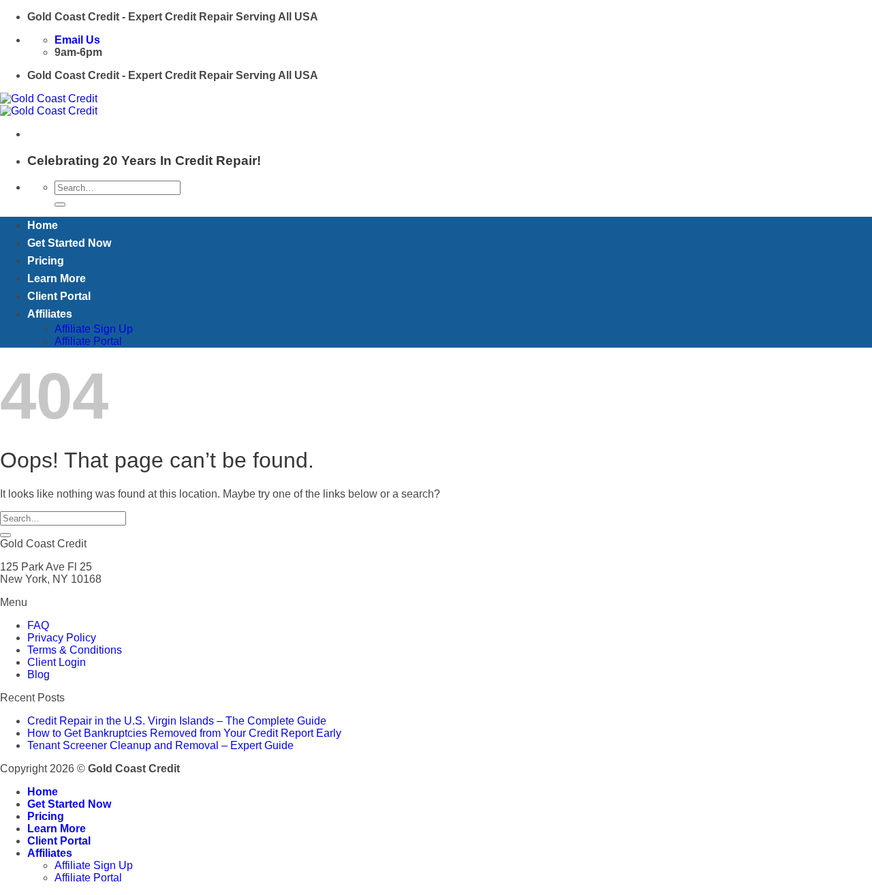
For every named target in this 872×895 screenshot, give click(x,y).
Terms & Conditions (74, 650)
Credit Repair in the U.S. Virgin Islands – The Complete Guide (176, 721)
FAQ (38, 625)
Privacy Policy (61, 637)
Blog (38, 674)
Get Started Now (69, 243)
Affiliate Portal (88, 341)
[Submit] (59, 204)
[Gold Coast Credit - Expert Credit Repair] (48, 105)
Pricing (45, 261)
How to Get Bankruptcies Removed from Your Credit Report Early (184, 733)
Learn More (56, 278)
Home (42, 225)
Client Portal (59, 296)
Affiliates (49, 314)
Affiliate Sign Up (93, 329)
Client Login (56, 662)
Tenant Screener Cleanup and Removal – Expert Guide (160, 745)
